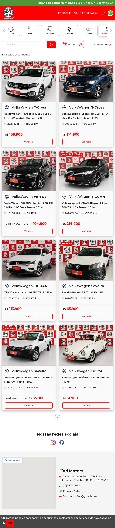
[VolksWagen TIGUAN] (29, 260)
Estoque (64, 13)
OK (10, 523)
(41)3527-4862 (71, 485)
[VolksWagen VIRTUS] (29, 171)
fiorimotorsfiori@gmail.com (79, 496)
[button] (4, 30)
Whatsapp (110, 13)
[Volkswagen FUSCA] (86, 345)
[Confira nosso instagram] (53, 441)
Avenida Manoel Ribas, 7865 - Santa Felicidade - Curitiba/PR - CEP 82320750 (83, 478)
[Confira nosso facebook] (62, 441)
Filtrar (69, 44)
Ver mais (28, 142)
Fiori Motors (9, 13)
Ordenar (100, 44)
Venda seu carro (86, 13)
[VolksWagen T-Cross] (29, 81)
